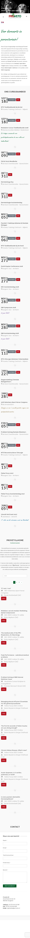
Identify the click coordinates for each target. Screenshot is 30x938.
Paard (11, 543)
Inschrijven (12, 100)
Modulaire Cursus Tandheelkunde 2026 (14, 128)
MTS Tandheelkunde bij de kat (11, 107)
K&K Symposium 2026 (8, 307)
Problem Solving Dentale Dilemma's (13, 432)
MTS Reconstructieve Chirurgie (12, 452)
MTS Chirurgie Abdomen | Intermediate (14, 359)
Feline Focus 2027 (7, 473)
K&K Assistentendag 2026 (10, 333)
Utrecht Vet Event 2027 (9, 514)
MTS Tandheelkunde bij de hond (12, 245)
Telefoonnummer (8, 855)
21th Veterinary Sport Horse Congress (14, 402)
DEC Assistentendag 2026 (10, 287)
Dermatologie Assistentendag (11, 202)
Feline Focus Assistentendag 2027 (13, 494)
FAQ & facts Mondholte (9, 161)
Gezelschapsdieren (16, 543)
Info (18, 100)
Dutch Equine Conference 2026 (12, 266)
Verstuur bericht (10, 886)
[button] (2, 7)
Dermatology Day (7, 182)
